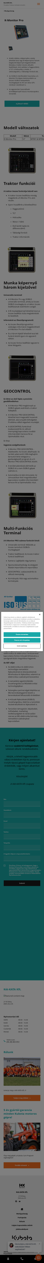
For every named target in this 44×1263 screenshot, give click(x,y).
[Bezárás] (39, 614)
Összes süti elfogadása (22, 640)
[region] (22, 631)
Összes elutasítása (22, 634)
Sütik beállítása (22, 646)
